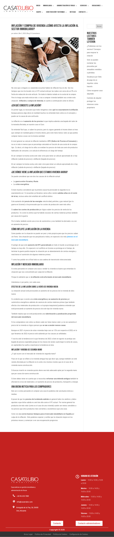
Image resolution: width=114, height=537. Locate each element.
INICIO (38, 6)
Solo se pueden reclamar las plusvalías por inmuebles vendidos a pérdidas (94, 66)
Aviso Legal (28, 534)
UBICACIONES (96, 6)
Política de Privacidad (43, 534)
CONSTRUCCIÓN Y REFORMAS (55, 12)
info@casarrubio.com (25, 502)
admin (16, 33)
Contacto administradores (89, 523)
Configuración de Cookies (78, 534)
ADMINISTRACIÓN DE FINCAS (66, 6)
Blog (28, 33)
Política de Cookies (60, 534)
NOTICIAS (73, 12)
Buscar (99, 26)
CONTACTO (82, 12)
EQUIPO (38, 12)
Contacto (57, 523)
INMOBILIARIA (47, 6)
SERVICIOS (83, 6)
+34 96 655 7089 (23, 496)
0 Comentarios (35, 33)
